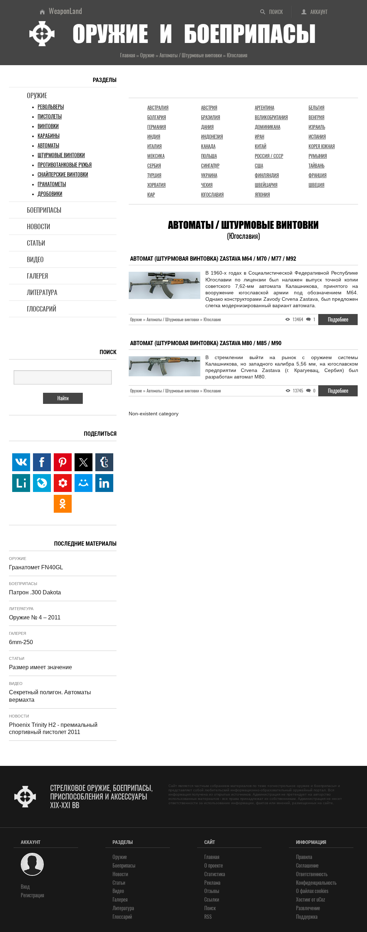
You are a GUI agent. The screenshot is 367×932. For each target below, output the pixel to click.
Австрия (209, 108)
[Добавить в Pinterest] (63, 462)
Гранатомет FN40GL (36, 567)
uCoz (320, 899)
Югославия (212, 195)
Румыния (318, 156)
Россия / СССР (269, 156)
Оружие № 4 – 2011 (35, 617)
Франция (318, 175)
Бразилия (210, 117)
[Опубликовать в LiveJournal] (42, 483)
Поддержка (307, 916)
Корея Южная (322, 146)
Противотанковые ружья (65, 164)
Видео (35, 259)
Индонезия (212, 137)
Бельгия (316, 108)
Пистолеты (50, 116)
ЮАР (151, 195)
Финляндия (267, 175)
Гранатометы (52, 184)
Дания (207, 127)
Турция (154, 175)
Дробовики (50, 193)
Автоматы (48, 145)
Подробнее (338, 319)
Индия (153, 137)
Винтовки (48, 126)
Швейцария (266, 185)
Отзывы (211, 891)
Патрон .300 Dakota (35, 592)
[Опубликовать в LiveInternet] (21, 483)
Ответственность (312, 874)
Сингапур (210, 166)
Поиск (276, 12)
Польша (209, 156)
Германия (156, 127)
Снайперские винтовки (63, 174)
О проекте (213, 865)
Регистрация (32, 895)
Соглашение (307, 865)
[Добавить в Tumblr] (104, 462)
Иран (259, 137)
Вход (25, 886)
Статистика (214, 874)
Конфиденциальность (316, 882)
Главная (211, 857)
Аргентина (264, 108)
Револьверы (51, 106)
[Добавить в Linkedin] (104, 483)
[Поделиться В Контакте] (21, 462)
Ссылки (211, 899)
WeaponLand (65, 11)
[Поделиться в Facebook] (42, 462)
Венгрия (316, 117)
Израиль (317, 127)
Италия (154, 146)
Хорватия (156, 185)
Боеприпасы (44, 210)
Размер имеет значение (40, 667)
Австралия (157, 108)
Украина (209, 175)
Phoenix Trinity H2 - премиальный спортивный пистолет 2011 (53, 728)
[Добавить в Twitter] (83, 462)
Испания (317, 137)
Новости (38, 226)
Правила (304, 857)
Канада (208, 146)
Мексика (156, 156)
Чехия (207, 185)
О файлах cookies (312, 891)
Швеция (316, 185)
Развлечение (308, 908)
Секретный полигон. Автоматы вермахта (50, 696)
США (259, 166)
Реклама (212, 882)
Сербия (154, 166)
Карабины (48, 135)
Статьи (36, 242)
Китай (260, 146)
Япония (262, 195)
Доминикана (267, 127)
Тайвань (316, 166)
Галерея (37, 275)
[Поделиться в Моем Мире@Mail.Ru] (83, 483)
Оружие (37, 95)
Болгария (156, 117)
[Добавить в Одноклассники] (63, 504)
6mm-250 (21, 642)
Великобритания (271, 117)
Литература (42, 292)
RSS (208, 916)
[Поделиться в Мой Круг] (63, 483)
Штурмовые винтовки (61, 155)
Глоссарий (41, 308)
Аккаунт (319, 12)
